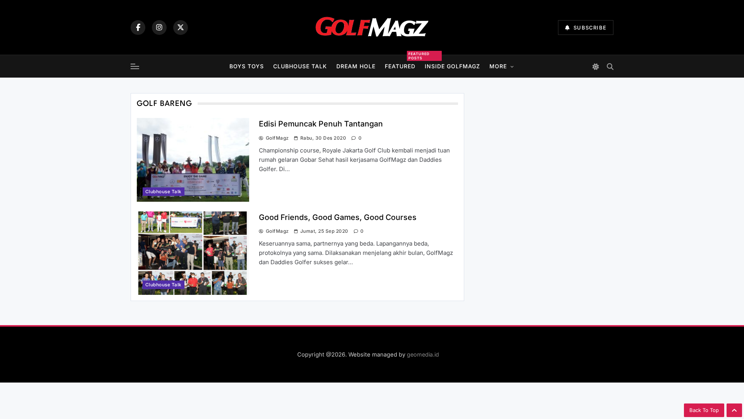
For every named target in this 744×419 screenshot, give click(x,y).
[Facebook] (138, 27)
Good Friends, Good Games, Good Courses (338, 217)
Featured (400, 65)
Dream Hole (355, 66)
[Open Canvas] (135, 66)
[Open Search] (610, 66)
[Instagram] (159, 27)
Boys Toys (246, 66)
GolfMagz (277, 138)
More (498, 66)
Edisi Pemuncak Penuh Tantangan (321, 123)
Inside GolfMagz (452, 66)
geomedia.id (423, 354)
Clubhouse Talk (300, 66)
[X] (180, 27)
